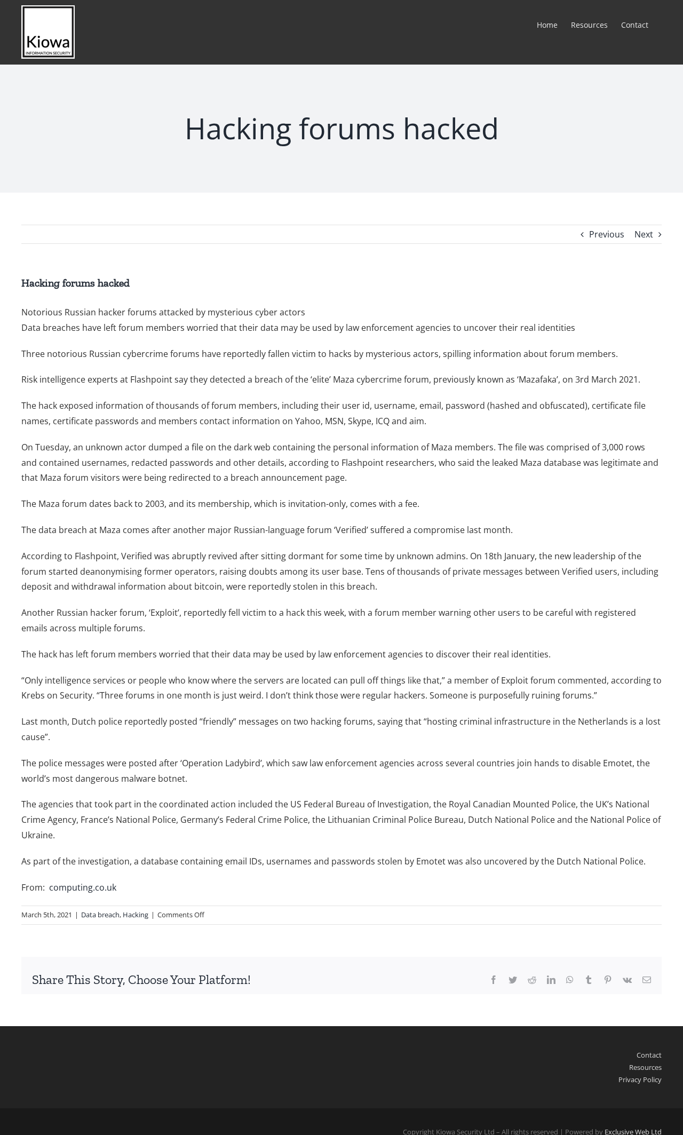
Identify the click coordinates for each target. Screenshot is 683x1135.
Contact (649, 1055)
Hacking (135, 914)
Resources (645, 1067)
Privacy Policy (640, 1079)
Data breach (100, 914)
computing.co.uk (82, 887)
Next (643, 234)
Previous (606, 234)
